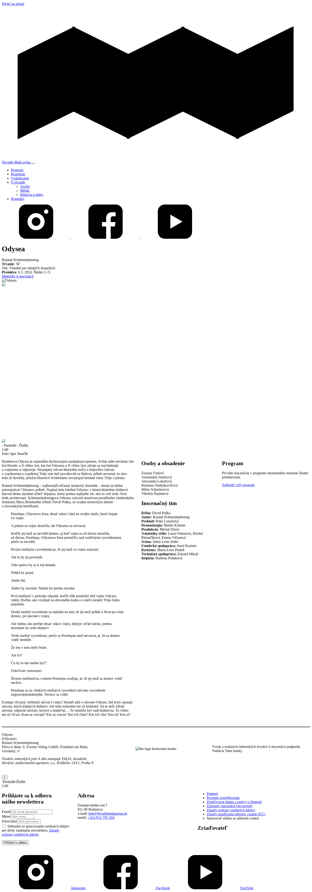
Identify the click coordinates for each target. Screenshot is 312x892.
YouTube (246, 888)
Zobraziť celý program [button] (238, 485)
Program (17, 170)
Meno (6, 816)
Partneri (212, 794)
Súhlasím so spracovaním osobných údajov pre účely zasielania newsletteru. (35, 830)
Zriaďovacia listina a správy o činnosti (234, 802)
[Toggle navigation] (33, 163)
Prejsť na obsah (13, 4)
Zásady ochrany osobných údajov (31, 832)
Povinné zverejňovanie (223, 798)
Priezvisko (9, 821)
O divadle (18, 182)
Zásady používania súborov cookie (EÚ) (236, 814)
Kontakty (17, 199)
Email (6, 812)
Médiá (24, 190)
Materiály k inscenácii (17, 276)
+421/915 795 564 (101, 817)
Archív (25, 186)
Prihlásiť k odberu (15, 842)
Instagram (77, 888)
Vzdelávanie (20, 178)
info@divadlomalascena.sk (107, 813)
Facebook (162, 888)
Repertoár (18, 174)
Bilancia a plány (31, 195)
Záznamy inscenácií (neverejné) (229, 806)
